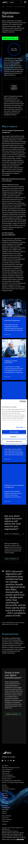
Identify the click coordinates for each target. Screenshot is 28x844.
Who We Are (5, 795)
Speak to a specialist (9, 38)
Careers (4, 799)
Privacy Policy (5, 817)
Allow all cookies (14, 432)
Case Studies (5, 809)
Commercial (5, 790)
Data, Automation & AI (7, 769)
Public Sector (5, 787)
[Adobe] (20, 657)
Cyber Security (5, 773)
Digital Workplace (19, 6)
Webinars (4, 813)
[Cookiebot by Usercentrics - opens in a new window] (19, 401)
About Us (4, 793)
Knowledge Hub (6, 807)
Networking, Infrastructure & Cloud (10, 767)
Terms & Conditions (7, 819)
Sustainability (5, 803)
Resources (5, 805)
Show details (19, 427)
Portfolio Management (7, 775)
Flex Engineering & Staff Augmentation (11, 780)
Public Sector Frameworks (8, 789)
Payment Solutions (6, 778)
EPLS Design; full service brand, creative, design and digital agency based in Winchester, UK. (20, 839)
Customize (13, 436)
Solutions (10, 6)
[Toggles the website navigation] (25, 2)
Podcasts (4, 811)
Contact (4, 824)
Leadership (4, 797)
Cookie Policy (5, 821)
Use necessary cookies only (14, 441)
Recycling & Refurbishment (8, 777)
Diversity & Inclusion (7, 801)
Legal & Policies (6, 816)
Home (3, 6)
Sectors (4, 785)
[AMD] (6, 658)
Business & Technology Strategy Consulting (13, 782)
